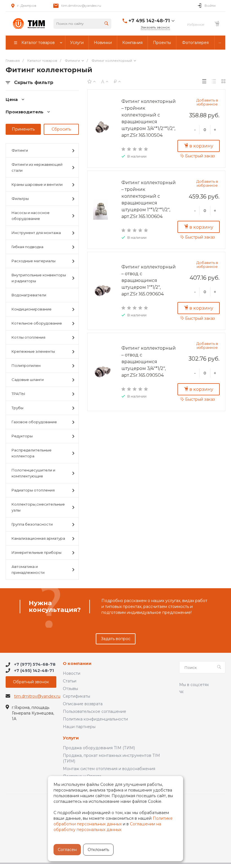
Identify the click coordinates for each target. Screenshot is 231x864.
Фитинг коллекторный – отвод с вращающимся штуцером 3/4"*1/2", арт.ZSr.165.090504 (148, 361)
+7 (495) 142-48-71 (34, 670)
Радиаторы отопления (33, 490)
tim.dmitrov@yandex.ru (81, 5)
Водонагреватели (29, 295)
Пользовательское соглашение (94, 711)
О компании (77, 663)
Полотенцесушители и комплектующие (33, 473)
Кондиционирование (32, 309)
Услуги (71, 738)
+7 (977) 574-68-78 (34, 664)
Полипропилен (26, 365)
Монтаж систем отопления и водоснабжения (109, 768)
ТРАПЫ (18, 393)
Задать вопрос (115, 638)
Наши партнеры (79, 726)
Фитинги (20, 150)
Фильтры (20, 198)
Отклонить (98, 849)
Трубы (17, 407)
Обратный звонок (31, 681)
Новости (71, 673)
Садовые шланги (28, 379)
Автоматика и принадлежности (28, 569)
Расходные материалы (33, 261)
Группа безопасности (32, 524)
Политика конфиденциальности (95, 719)
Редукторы (22, 436)
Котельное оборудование (37, 323)
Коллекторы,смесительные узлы (38, 507)
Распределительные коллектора (32, 453)
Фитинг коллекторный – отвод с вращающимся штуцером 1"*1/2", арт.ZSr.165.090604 (148, 280)
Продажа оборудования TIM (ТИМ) (99, 747)
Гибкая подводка (27, 246)
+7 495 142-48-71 (149, 20)
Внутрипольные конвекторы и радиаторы (39, 278)
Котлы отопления (28, 337)
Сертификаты (76, 696)
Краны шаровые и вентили (37, 184)
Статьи (69, 681)
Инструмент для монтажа (36, 232)
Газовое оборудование (34, 422)
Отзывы (70, 688)
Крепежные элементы (33, 351)
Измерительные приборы (36, 552)
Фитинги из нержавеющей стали (37, 167)
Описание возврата (83, 703)
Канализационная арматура (38, 538)
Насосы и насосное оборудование (31, 215)
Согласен (67, 849)
